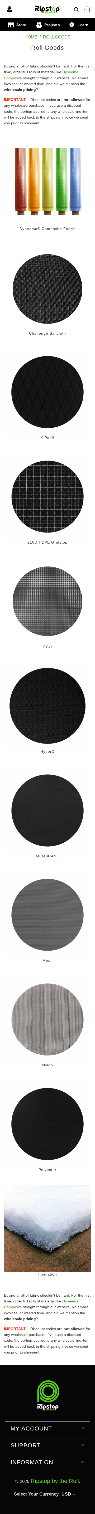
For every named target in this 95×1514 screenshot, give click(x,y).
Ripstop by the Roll (55, 1481)
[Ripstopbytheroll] (47, 9)
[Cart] (87, 10)
